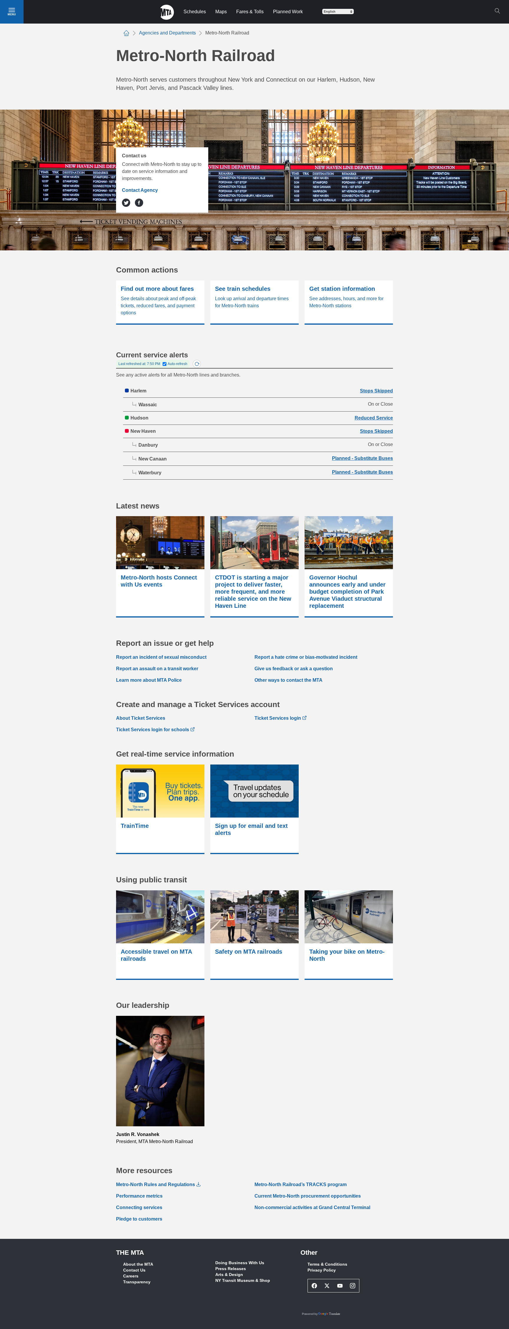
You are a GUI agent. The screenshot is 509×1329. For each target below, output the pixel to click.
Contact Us (134, 1270)
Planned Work (288, 11)
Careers (130, 1276)
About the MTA (138, 1264)
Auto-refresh (177, 364)
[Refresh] (197, 364)
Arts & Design (229, 1274)
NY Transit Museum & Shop (242, 1280)
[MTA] (167, 12)
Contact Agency (140, 190)
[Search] (497, 11)
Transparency (137, 1282)
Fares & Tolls (250, 11)
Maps (221, 11)
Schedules (195, 11)
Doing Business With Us (239, 1262)
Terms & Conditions (327, 1264)
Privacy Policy (322, 1270)
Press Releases (230, 1268)
